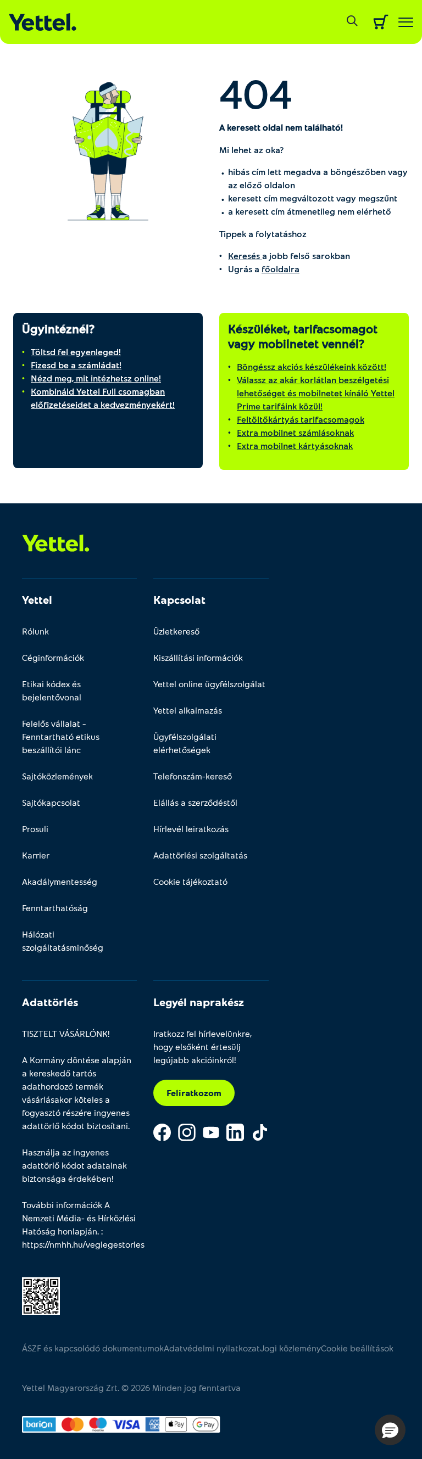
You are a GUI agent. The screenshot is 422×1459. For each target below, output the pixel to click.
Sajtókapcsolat (51, 802)
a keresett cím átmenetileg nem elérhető (309, 211)
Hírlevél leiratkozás (191, 828)
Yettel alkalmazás (187, 710)
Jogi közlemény (290, 1348)
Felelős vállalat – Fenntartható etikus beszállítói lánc (60, 736)
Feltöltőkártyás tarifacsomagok (300, 419)
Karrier (35, 855)
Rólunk (35, 631)
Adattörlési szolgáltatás (200, 855)
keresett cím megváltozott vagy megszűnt (312, 198)
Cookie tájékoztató (190, 881)
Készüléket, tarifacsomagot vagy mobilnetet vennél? (302, 335)
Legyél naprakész (198, 1001)
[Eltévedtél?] (108, 148)
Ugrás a (263, 268)
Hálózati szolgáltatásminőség (62, 940)
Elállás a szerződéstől (195, 802)
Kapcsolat (179, 599)
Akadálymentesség (59, 881)
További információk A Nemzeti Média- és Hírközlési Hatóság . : (79, 1224)
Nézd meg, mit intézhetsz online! (96, 378)
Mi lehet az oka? (251, 149)
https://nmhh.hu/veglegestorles (83, 1244)
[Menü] (405, 22)
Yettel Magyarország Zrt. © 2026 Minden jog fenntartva (131, 1387)
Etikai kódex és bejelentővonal (51, 690)
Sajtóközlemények (57, 776)
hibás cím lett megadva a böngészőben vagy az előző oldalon (318, 178)
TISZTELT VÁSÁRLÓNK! (66, 1033)
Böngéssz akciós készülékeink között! (311, 366)
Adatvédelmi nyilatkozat (212, 1348)
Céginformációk (53, 657)
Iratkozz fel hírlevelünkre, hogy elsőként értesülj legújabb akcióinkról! (202, 1046)
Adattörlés (50, 1001)
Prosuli (35, 828)
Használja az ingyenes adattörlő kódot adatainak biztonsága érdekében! (74, 1165)
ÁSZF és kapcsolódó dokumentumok (93, 1348)
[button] (390, 1430)
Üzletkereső (176, 631)
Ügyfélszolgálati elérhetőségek (184, 743)
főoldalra (280, 268)
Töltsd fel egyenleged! (76, 351)
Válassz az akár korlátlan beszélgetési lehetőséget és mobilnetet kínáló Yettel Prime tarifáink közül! (316, 392)
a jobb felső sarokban (289, 255)
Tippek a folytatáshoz (263, 233)
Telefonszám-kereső (192, 776)
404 (255, 92)
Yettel (37, 599)
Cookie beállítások (357, 1348)
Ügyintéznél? (58, 328)
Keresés (245, 255)
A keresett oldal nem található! (281, 127)
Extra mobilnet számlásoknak (295, 432)
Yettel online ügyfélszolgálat (209, 683)
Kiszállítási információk (198, 657)
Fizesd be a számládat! (76, 365)
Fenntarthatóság (55, 907)
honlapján (77, 1231)
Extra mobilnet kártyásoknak (295, 445)
